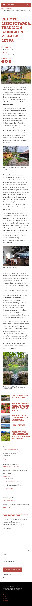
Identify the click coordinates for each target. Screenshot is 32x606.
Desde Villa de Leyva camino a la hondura (20, 418)
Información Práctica (8, 602)
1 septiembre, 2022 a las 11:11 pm (11, 449)
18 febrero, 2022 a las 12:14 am (11, 466)
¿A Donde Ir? (6, 600)
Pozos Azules (18, 425)
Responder (6, 459)
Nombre (6, 554)
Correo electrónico (9, 561)
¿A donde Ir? (9, 8)
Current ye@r (7, 575)
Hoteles (5, 594)
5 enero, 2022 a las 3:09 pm (10, 500)
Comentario (7, 528)
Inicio (2, 8)
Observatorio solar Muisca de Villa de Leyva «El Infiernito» (21, 435)
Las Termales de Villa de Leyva (20, 397)
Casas (4, 596)
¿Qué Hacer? (6, 598)
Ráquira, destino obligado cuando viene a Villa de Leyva (20, 407)
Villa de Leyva (9, 5)
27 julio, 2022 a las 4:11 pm (13, 481)
